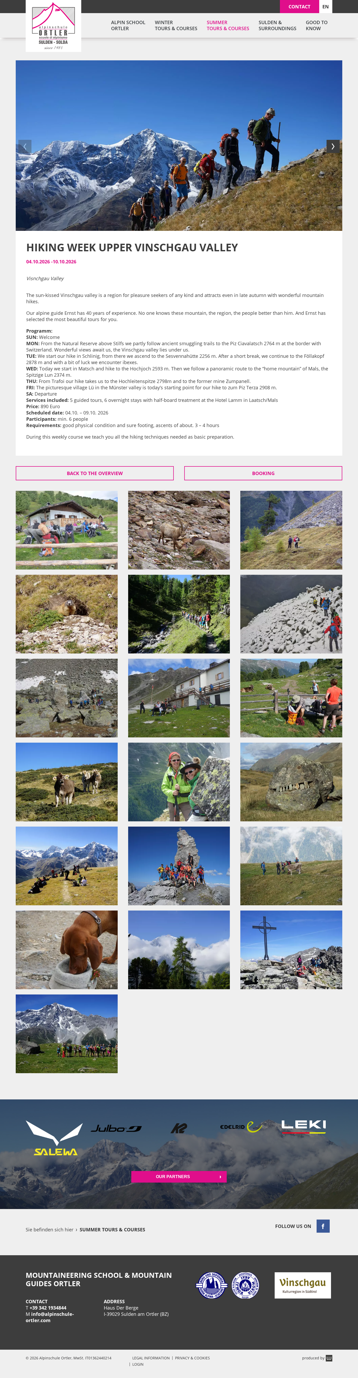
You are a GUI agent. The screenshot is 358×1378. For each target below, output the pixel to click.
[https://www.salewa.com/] (54, 1137)
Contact (299, 6)
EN (325, 6)
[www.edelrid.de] (241, 1137)
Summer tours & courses (228, 25)
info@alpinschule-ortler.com (50, 1317)
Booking (263, 473)
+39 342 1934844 (48, 1308)
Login (138, 1364)
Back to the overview (95, 473)
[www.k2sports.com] (179, 1137)
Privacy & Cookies (192, 1357)
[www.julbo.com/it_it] (116, 1137)
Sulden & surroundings (277, 25)
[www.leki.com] (303, 1137)
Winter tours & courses (176, 25)
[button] (24, 146)
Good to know (317, 25)
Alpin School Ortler (128, 25)
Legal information (151, 1357)
